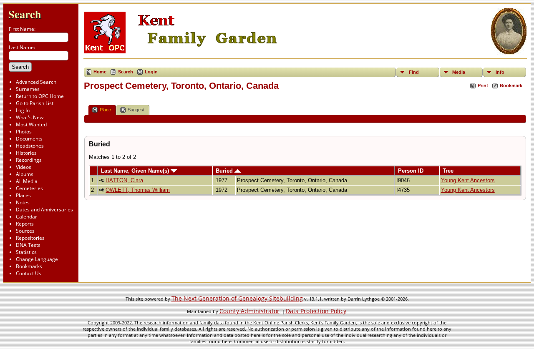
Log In (23, 110)
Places (23, 195)
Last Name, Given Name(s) (136, 171)
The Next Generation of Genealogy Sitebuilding (237, 298)
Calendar (26, 216)
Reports (25, 223)
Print (483, 85)
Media (458, 72)
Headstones (30, 145)
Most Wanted (31, 124)
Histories (26, 152)
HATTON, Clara (124, 180)
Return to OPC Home (40, 96)
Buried (225, 171)
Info (500, 72)
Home (99, 71)
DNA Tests (28, 245)
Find (414, 72)
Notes (23, 202)
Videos (23, 167)
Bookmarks (29, 266)
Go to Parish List (34, 103)
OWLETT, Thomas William (138, 190)
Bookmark (511, 85)
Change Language (37, 259)
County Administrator (249, 311)
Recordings (29, 159)
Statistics (26, 252)
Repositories (30, 237)
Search (24, 14)
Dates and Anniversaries (44, 209)
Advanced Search (36, 81)
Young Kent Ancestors (468, 180)
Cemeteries (29, 188)
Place (105, 109)
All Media (27, 181)
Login (151, 71)
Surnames (28, 89)
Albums (24, 174)
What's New (29, 117)
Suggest (136, 109)
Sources (25, 230)
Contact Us (28, 273)
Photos (24, 131)
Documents (29, 138)
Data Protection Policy (316, 311)
